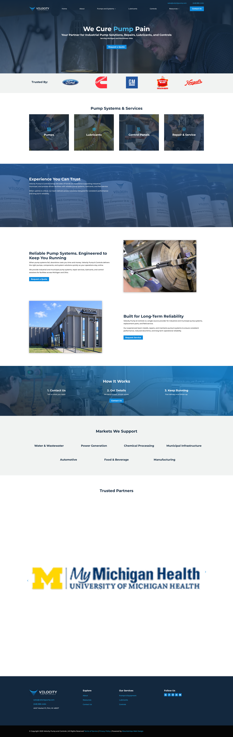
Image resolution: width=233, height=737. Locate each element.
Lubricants (132, 8)
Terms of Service (91, 731)
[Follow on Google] (165, 694)
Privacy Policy (104, 731)
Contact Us (197, 9)
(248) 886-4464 (198, 3)
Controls (153, 8)
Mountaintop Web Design (132, 731)
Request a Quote (116, 47)
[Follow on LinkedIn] (176, 694)
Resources (173, 8)
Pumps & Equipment (127, 696)
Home (64, 8)
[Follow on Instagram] (172, 694)
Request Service (133, 337)
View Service (49, 142)
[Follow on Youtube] (180, 694)
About (81, 8)
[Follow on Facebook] (169, 694)
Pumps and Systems (105, 8)
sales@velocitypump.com (177, 3)
